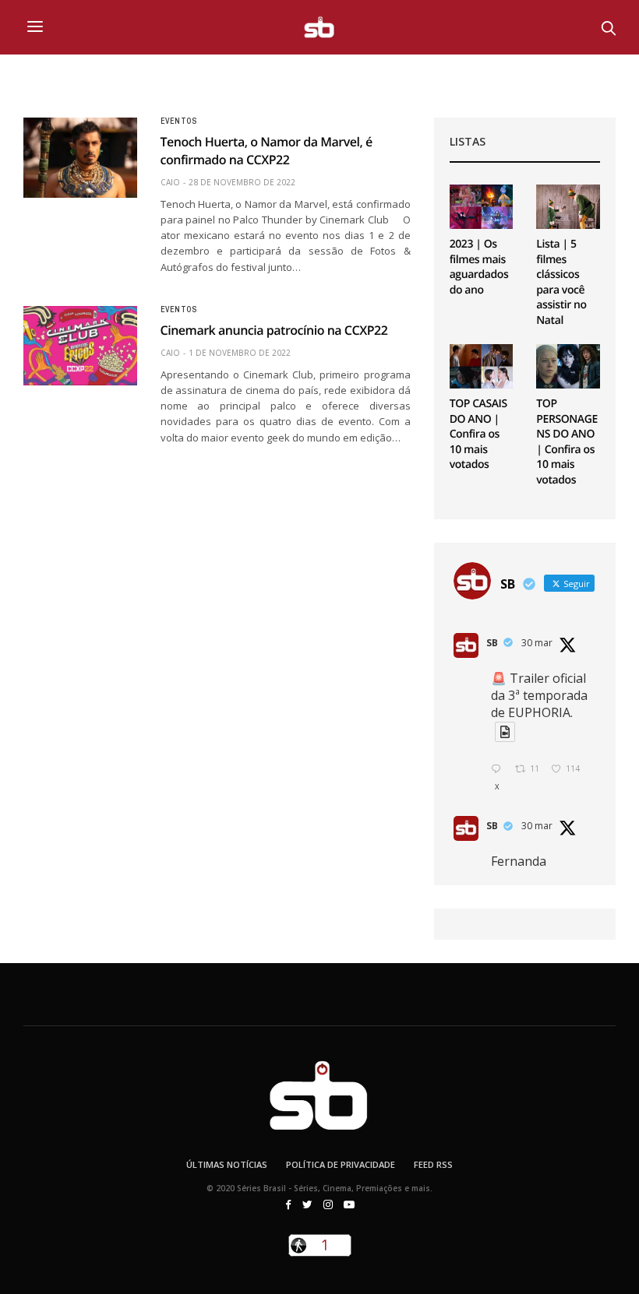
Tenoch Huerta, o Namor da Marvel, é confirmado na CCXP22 (266, 150)
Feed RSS (433, 1164)
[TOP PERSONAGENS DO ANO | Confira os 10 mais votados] (568, 366)
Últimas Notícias (226, 1164)
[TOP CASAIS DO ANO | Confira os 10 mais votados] (482, 366)
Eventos (179, 121)
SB (492, 642)
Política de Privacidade (340, 1164)
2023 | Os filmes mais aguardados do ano (479, 267)
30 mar (537, 642)
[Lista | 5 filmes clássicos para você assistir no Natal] (568, 207)
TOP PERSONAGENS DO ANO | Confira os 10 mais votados (567, 441)
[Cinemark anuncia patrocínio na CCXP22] (80, 345)
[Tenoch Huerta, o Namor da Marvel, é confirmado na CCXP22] (80, 157)
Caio (170, 182)
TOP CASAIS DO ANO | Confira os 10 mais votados (478, 434)
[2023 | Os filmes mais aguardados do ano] (482, 207)
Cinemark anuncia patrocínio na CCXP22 (274, 330)
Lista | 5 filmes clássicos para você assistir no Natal (561, 282)
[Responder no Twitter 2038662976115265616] (499, 770)
